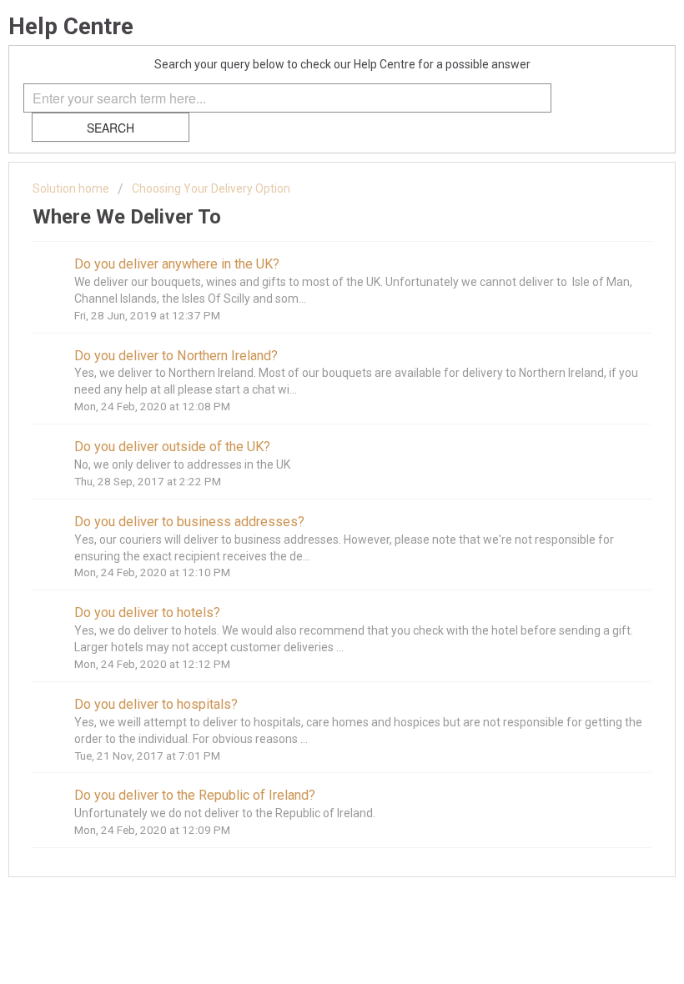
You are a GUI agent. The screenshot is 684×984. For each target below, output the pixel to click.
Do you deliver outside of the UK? (172, 446)
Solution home (72, 188)
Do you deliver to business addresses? (189, 522)
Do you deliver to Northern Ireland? (176, 356)
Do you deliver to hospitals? (156, 704)
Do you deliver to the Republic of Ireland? (194, 795)
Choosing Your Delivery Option (211, 188)
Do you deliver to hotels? (147, 612)
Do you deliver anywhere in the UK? (176, 264)
